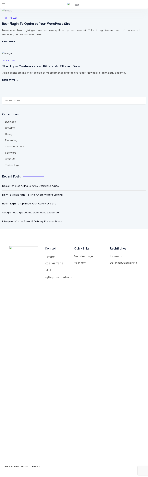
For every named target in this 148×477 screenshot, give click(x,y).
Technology (12, 165)
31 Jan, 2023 (9, 60)
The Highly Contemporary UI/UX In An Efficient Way (41, 66)
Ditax (31, 466)
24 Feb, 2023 (11, 18)
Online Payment (14, 146)
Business (10, 121)
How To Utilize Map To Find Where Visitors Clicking (32, 194)
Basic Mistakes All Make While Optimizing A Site (30, 186)
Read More (9, 41)
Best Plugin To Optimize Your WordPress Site (36, 23)
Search (141, 100)
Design (9, 134)
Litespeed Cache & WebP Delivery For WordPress (32, 221)
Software (10, 152)
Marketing (11, 140)
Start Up (10, 159)
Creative (10, 128)
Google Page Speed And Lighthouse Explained (30, 212)
